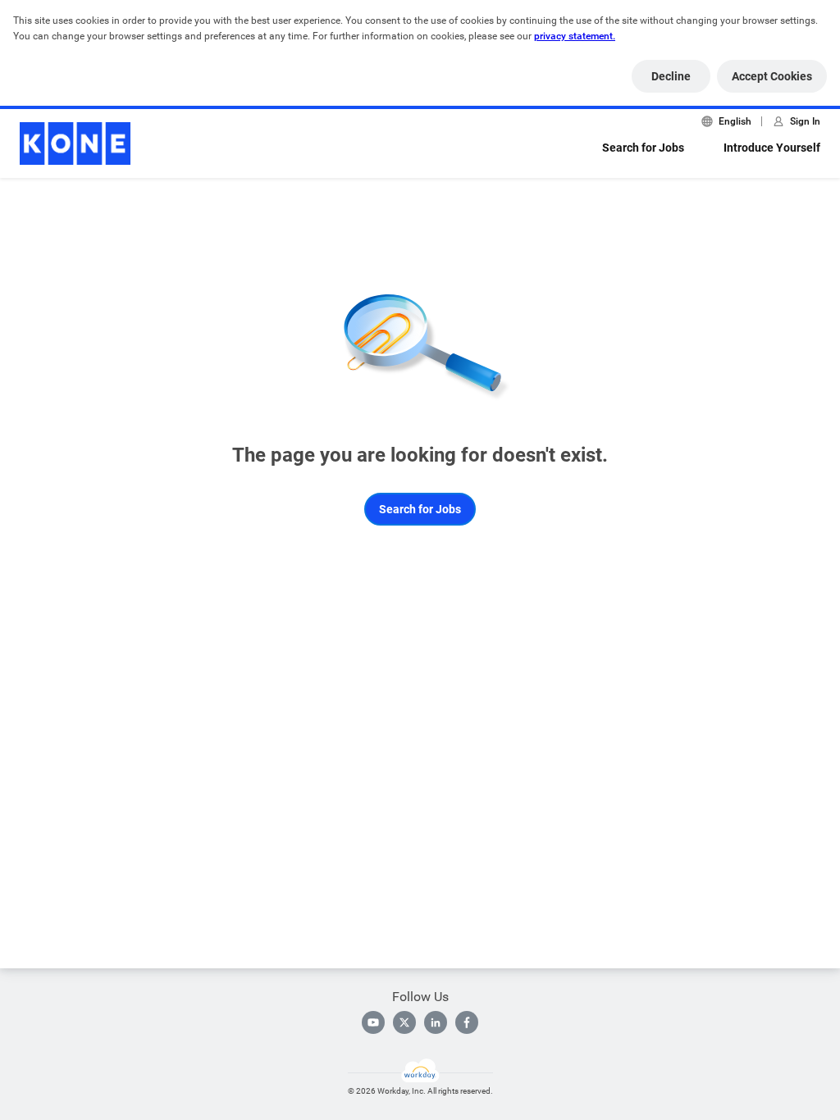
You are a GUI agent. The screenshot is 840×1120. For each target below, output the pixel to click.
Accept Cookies (772, 76)
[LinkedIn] (435, 1022)
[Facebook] (466, 1022)
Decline (671, 76)
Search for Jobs (643, 147)
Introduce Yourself (772, 147)
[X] (404, 1022)
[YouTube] (373, 1022)
